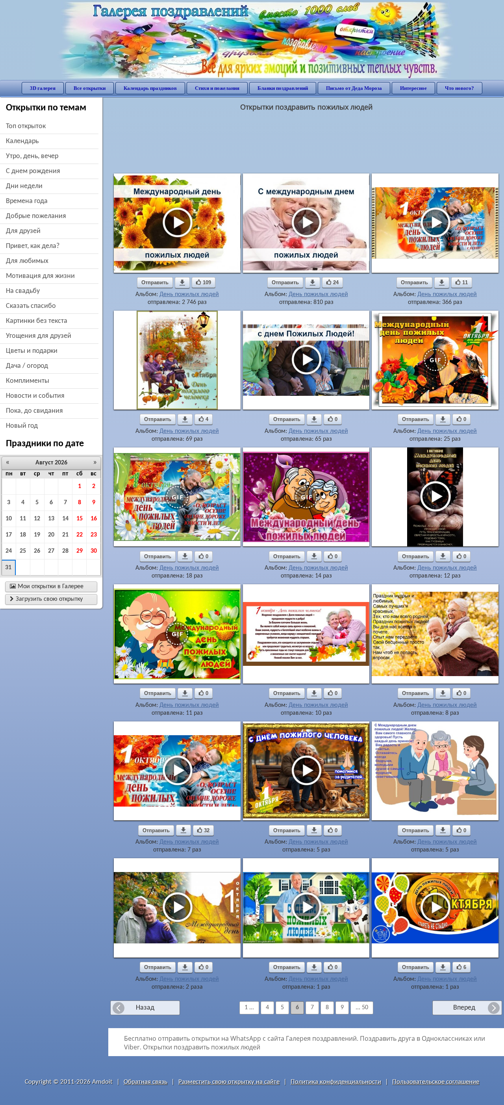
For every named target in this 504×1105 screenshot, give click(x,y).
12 (37, 519)
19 (37, 535)
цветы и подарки (31, 351)
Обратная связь (145, 1082)
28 (65, 551)
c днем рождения (33, 171)
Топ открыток (26, 126)
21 (65, 535)
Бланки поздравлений (283, 88)
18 (23, 535)
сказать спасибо (31, 306)
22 (79, 535)
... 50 (362, 1007)
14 (65, 519)
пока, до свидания (34, 411)
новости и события (35, 396)
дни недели (24, 186)
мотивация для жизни (40, 276)
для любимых (27, 261)
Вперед (464, 1008)
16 (94, 519)
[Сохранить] (182, 282)
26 (37, 551)
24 (9, 551)
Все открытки (90, 88)
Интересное (413, 88)
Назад (145, 1008)
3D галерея (43, 88)
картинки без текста (36, 321)
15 (79, 519)
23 (94, 535)
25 (23, 551)
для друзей (23, 231)
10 (9, 519)
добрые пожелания (36, 216)
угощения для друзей (38, 336)
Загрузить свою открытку (46, 599)
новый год (22, 426)
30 (94, 551)
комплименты (27, 381)
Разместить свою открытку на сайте (229, 1082)
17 (9, 535)
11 (23, 519)
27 (51, 551)
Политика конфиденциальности (336, 1082)
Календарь (22, 141)
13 (51, 519)
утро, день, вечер (32, 156)
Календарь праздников (150, 88)
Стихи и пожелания (217, 88)
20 (51, 535)
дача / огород (27, 366)
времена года (27, 201)
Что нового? (459, 88)
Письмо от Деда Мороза (354, 88)
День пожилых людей (189, 294)
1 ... (249, 1007)
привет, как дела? (32, 246)
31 (8, 568)
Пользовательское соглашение (435, 1082)
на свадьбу (23, 291)
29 (79, 551)
